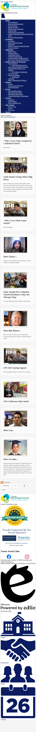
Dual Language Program (15, 43)
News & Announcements (15, 37)
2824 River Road (6, 560)
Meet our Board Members (15, 24)
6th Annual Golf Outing (15, 93)
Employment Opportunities (16, 32)
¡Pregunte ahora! (13, 53)
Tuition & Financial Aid (15, 56)
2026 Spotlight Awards (15, 91)
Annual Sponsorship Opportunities (18, 96)
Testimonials (15, 77)
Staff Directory (12, 101)
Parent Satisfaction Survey (19, 65)
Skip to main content (7, 1)
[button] (7, 20)
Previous (6, 486)
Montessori (11, 44)
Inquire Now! (12, 51)
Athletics (10, 70)
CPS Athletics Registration (19, 72)
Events (10, 108)
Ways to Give (12, 107)
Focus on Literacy (13, 48)
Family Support (12, 63)
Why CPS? (11, 110)
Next (3, 490)
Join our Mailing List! (14, 103)
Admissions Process (14, 55)
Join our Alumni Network (15, 86)
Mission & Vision (13, 27)
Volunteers (11, 79)
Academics (11, 41)
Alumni (10, 84)
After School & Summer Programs (18, 67)
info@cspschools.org (7, 562)
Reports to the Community (16, 29)
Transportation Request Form (16, 68)
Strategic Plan (12, 31)
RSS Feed (7, 482)
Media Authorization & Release (17, 80)
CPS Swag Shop (13, 73)
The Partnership (12, 22)
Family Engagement (14, 75)
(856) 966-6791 (27, 560)
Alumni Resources (13, 87)
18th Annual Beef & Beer (15, 94)
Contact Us (11, 100)
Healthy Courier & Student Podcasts (18, 46)
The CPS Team (12, 26)
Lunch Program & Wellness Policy (18, 58)
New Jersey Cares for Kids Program (18, 60)
